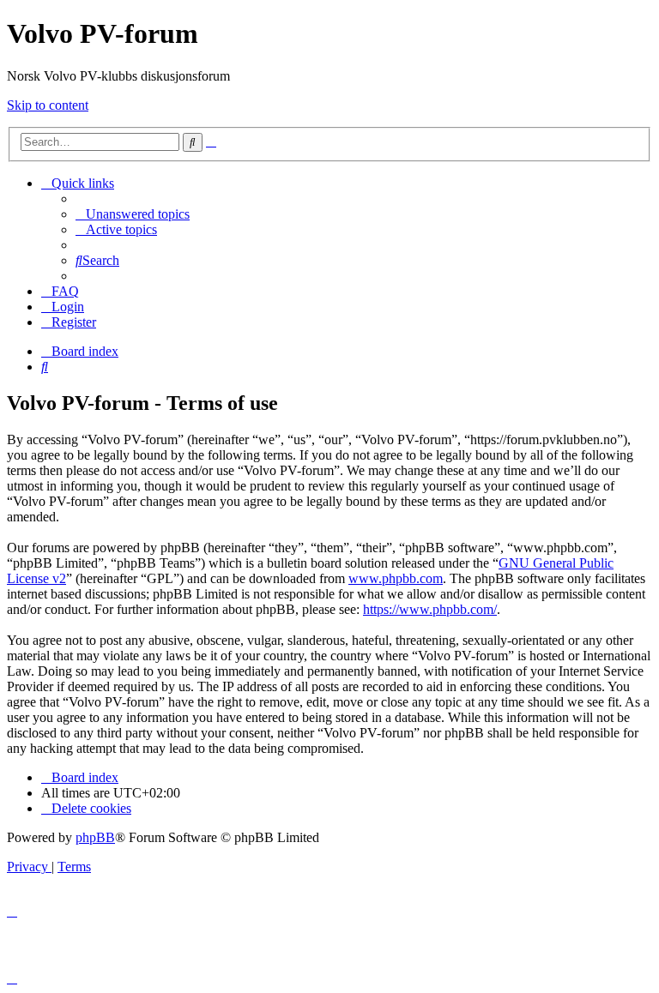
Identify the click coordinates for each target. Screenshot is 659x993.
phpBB (95, 837)
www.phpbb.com (395, 578)
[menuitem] (133, 214)
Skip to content (47, 105)
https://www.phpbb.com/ (430, 609)
